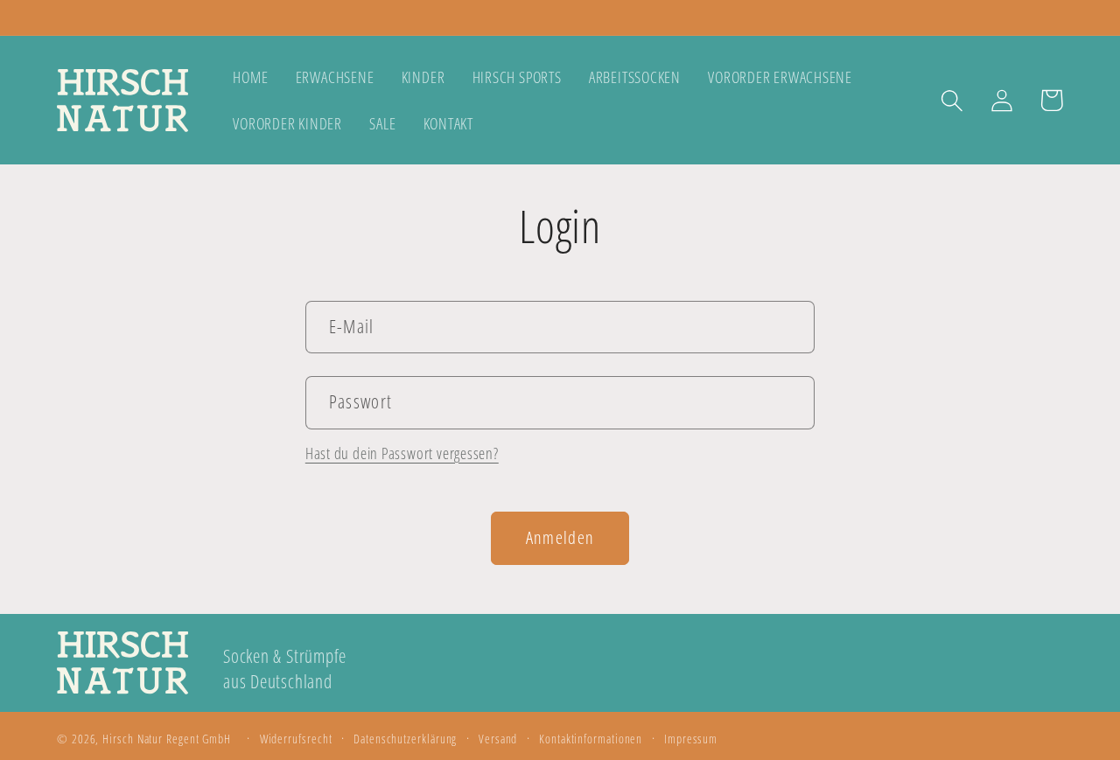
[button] (951, 100)
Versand (498, 738)
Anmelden (560, 537)
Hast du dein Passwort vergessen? (402, 453)
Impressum (691, 738)
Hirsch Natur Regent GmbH (166, 738)
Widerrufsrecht (296, 738)
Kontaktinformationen (590, 738)
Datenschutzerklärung (405, 738)
